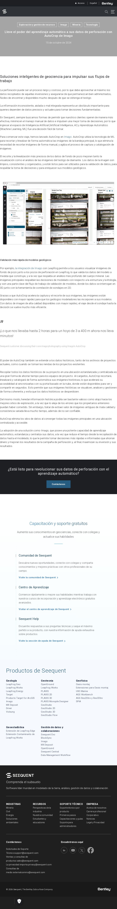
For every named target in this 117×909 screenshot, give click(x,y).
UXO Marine (82, 691)
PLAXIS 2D (46, 694)
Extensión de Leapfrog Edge (20, 730)
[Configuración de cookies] (19, 901)
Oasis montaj (83, 684)
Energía (10, 815)
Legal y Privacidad (96, 822)
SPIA (78, 701)
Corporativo (93, 815)
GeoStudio (46, 705)
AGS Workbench (84, 694)
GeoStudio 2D (48, 708)
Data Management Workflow (55, 755)
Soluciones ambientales (12, 821)
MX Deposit (12, 705)
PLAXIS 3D (46, 698)
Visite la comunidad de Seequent (37, 577)
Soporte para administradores (68, 824)
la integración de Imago (28, 268)
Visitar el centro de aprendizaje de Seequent (44, 609)
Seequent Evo (48, 734)
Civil (8, 811)
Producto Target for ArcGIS (20, 698)
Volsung (10, 711)
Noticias (91, 819)
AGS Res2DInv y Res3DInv (89, 698)
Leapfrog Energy (14, 691)
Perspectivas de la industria (42, 810)
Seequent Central (50, 751)
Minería (76, 25)
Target (9, 694)
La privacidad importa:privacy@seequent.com (29, 864)
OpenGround (47, 684)
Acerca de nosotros (96, 808)
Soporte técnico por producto (70, 810)
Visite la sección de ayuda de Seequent (41, 640)
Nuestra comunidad (43, 815)
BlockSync (46, 738)
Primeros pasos (68, 815)
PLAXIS (45, 691)
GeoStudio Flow (49, 715)
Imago (63, 25)
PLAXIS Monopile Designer (54, 701)
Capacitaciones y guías (71, 819)
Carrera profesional (96, 811)
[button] (58, 484)
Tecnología (92, 25)
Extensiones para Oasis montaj (92, 687)
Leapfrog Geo (13, 684)
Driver (9, 708)
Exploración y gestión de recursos (37, 25)
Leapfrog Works (14, 687)
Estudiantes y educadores (39, 821)
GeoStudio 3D (48, 711)
